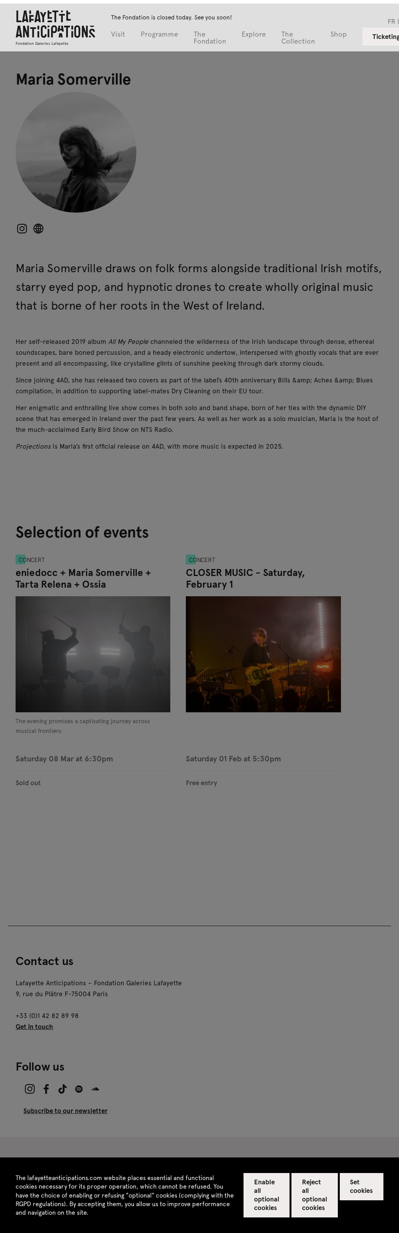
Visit (118, 34)
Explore (254, 34)
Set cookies (361, 1186)
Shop (338, 34)
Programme (159, 34)
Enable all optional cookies (266, 1194)
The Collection (298, 38)
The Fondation (210, 38)
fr (391, 21)
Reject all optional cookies (314, 1194)
